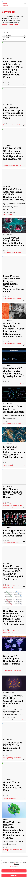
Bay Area (5, 124)
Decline (14, 871)
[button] (14, 35)
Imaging (19, 503)
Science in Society (11, 759)
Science (13, 165)
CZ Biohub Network (7, 298)
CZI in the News (13, 84)
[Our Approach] (5, 3)
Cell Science (6, 503)
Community (5, 84)
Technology (18, 165)
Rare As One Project (7, 505)
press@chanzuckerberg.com (10, 24)
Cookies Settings (14, 866)
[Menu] (25, 4)
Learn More (16, 863)
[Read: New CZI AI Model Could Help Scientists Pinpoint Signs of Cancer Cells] (14, 698)
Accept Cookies (14, 875)
